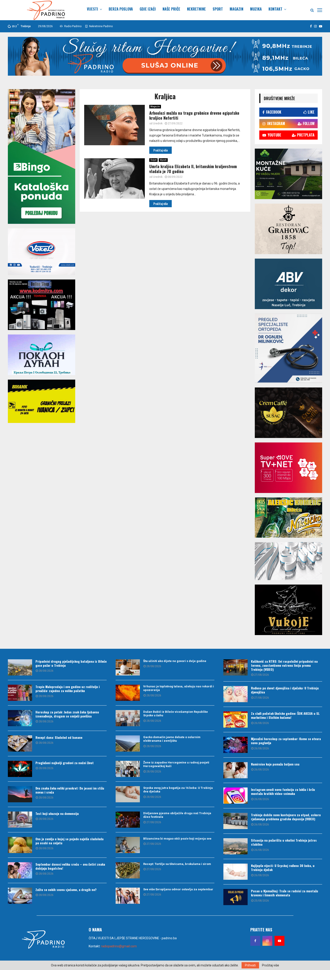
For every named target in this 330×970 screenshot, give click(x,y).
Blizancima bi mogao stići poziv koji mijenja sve (177, 838)
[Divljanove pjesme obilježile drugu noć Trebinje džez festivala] (128, 820)
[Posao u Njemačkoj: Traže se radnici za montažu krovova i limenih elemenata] (235, 897)
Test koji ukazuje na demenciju (57, 813)
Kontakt (275, 9)
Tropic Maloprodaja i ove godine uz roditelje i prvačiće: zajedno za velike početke (67, 688)
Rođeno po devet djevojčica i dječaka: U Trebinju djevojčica (285, 690)
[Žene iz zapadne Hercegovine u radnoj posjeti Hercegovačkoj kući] (128, 769)
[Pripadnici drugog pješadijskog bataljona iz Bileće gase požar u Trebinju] (20, 667)
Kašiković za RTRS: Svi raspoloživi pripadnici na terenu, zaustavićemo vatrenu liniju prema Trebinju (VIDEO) (284, 665)
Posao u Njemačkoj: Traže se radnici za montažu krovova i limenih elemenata (284, 893)
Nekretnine (196, 9)
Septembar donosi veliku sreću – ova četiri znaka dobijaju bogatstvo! (70, 866)
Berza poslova (121, 9)
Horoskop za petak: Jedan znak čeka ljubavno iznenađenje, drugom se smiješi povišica (67, 714)
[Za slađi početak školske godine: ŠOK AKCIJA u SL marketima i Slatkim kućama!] (235, 719)
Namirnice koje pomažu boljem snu (275, 764)
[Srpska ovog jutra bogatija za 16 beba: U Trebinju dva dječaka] (128, 794)
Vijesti (92, 9)
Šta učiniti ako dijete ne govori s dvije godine (174, 661)
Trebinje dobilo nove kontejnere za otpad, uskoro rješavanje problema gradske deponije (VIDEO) (286, 816)
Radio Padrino (72, 26)
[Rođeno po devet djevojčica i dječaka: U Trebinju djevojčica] (235, 694)
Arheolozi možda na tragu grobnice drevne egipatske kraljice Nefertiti (194, 115)
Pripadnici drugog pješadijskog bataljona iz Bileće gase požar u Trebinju (71, 663)
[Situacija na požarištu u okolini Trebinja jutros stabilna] (235, 846)
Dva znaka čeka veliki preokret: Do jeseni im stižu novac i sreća (69, 790)
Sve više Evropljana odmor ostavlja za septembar (178, 889)
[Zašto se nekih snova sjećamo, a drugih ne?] (20, 896)
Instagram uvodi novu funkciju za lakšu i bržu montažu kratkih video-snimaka (283, 791)
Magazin (236, 9)
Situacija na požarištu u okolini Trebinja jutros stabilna (284, 842)
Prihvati (250, 965)
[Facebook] (255, 941)
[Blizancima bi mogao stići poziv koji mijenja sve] (128, 845)
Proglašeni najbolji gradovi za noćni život (64, 762)
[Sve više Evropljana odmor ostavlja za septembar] (128, 896)
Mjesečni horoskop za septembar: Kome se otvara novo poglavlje (286, 740)
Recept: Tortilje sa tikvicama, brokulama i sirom (177, 864)
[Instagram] (267, 941)
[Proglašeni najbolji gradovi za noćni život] (20, 769)
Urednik (158, 123)
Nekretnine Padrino (100, 26)
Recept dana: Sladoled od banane (58, 737)
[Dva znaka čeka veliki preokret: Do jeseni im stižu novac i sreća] (20, 794)
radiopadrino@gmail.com (119, 946)
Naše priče (171, 9)
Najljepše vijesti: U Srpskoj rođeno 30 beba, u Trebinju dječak (283, 867)
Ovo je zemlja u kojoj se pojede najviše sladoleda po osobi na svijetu (69, 840)
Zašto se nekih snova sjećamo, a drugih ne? (66, 889)
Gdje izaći (148, 9)
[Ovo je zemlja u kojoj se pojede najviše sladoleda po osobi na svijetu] (20, 845)
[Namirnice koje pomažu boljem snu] (235, 770)
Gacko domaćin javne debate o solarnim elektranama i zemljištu (171, 739)
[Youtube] (279, 941)
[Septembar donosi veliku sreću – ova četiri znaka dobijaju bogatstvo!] (20, 870)
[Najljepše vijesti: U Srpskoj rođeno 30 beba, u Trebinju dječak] (235, 872)
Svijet (153, 160)
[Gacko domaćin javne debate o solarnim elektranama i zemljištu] (128, 743)
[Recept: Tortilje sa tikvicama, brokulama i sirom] (128, 870)
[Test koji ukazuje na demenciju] (20, 820)
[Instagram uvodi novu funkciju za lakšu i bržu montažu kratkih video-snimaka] (235, 795)
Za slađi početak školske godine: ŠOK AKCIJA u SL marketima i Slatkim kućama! (285, 715)
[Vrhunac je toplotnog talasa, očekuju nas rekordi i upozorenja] (128, 693)
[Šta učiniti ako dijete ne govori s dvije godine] (128, 667)
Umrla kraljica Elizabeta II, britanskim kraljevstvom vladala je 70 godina (193, 168)
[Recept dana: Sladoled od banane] (20, 743)
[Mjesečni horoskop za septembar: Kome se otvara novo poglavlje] (235, 745)
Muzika (256, 9)
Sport (218, 9)
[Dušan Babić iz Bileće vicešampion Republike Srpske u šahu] (128, 718)
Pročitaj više (270, 965)
